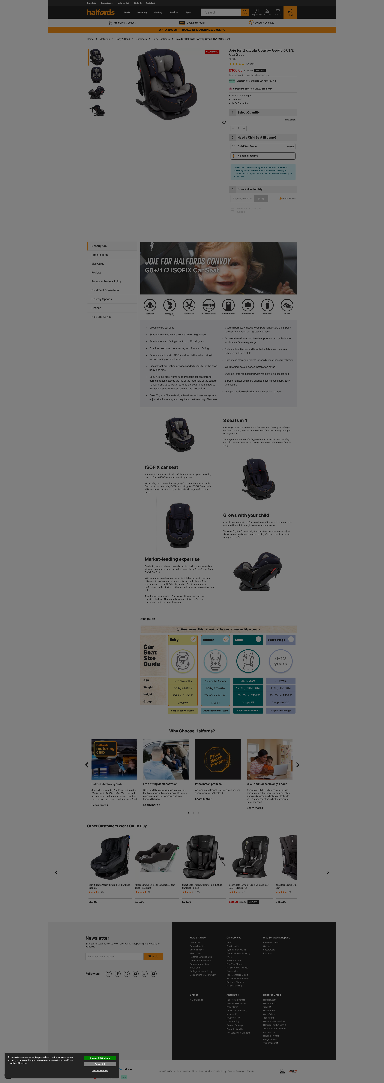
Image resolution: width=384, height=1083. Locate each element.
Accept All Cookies (100, 1058)
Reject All (100, 1064)
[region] (62, 1065)
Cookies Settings (100, 1070)
